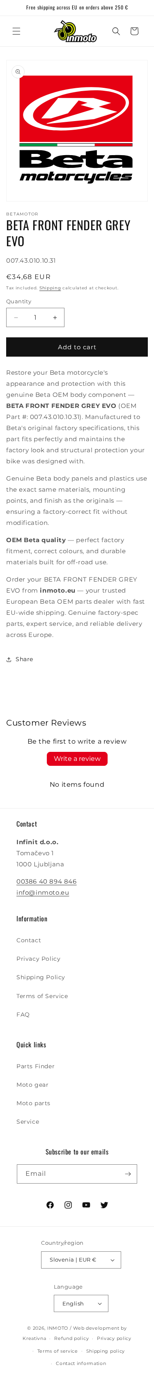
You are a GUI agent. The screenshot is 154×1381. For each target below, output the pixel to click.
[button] (16, 31)
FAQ (23, 1014)
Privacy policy (114, 1338)
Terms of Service (42, 996)
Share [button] (24, 659)
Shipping (50, 288)
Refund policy (71, 1338)
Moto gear (32, 1084)
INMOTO (57, 1328)
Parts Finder (35, 1066)
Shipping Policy (40, 977)
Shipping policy (105, 1351)
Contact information (81, 1363)
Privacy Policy (38, 958)
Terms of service (57, 1351)
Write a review (77, 759)
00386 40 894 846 (46, 881)
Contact (28, 940)
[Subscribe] (128, 1174)
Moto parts (33, 1103)
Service (27, 1121)
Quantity (18, 301)
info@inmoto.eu (42, 892)
